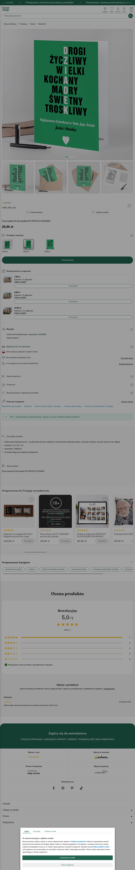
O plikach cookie (50, 831)
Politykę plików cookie (101, 847)
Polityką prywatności (78, 842)
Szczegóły (36, 831)
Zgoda (26, 831)
